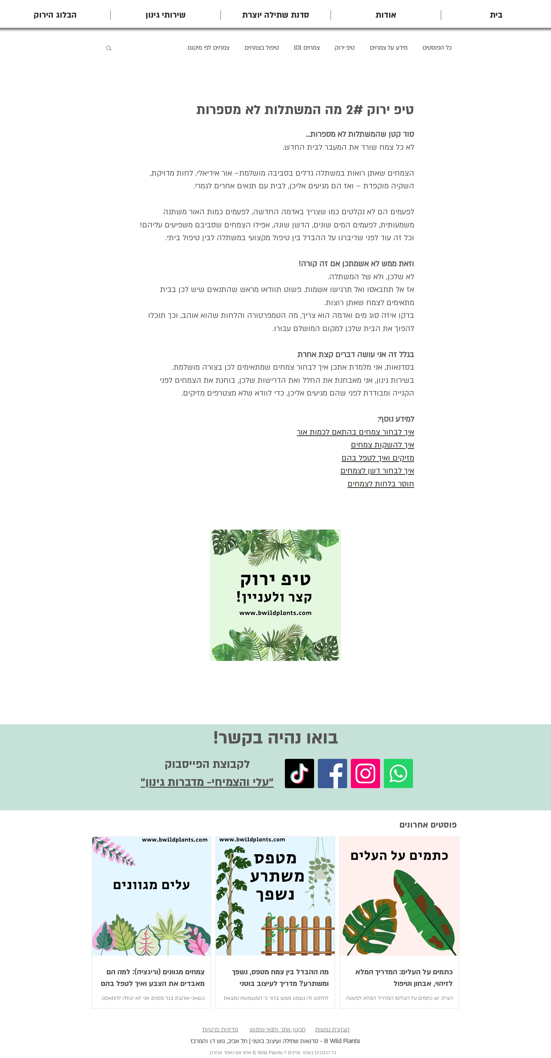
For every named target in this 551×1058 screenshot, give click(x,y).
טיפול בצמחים (261, 48)
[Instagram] (365, 773)
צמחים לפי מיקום (208, 48)
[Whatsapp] (398, 773)
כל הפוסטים (437, 48)
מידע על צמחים (388, 48)
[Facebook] (332, 773)
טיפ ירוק (345, 48)
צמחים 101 (307, 48)
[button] (108, 48)
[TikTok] (299, 773)
